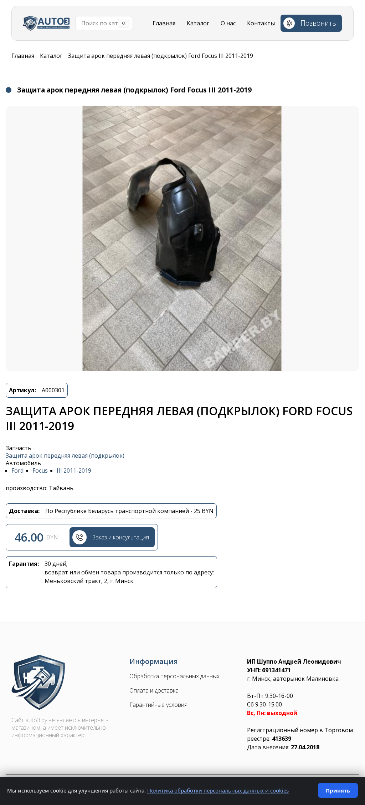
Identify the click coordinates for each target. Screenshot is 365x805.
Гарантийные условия (158, 705)
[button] (182, 238)
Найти (123, 23)
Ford (17, 470)
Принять (338, 790)
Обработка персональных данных (174, 676)
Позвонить (318, 23)
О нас (228, 23)
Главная (164, 23)
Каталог (198, 23)
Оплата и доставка (154, 690)
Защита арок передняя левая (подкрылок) (65, 455)
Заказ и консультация (120, 537)
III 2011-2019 (74, 470)
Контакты (261, 23)
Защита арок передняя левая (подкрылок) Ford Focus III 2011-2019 (160, 56)
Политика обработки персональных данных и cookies (218, 790)
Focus (40, 470)
